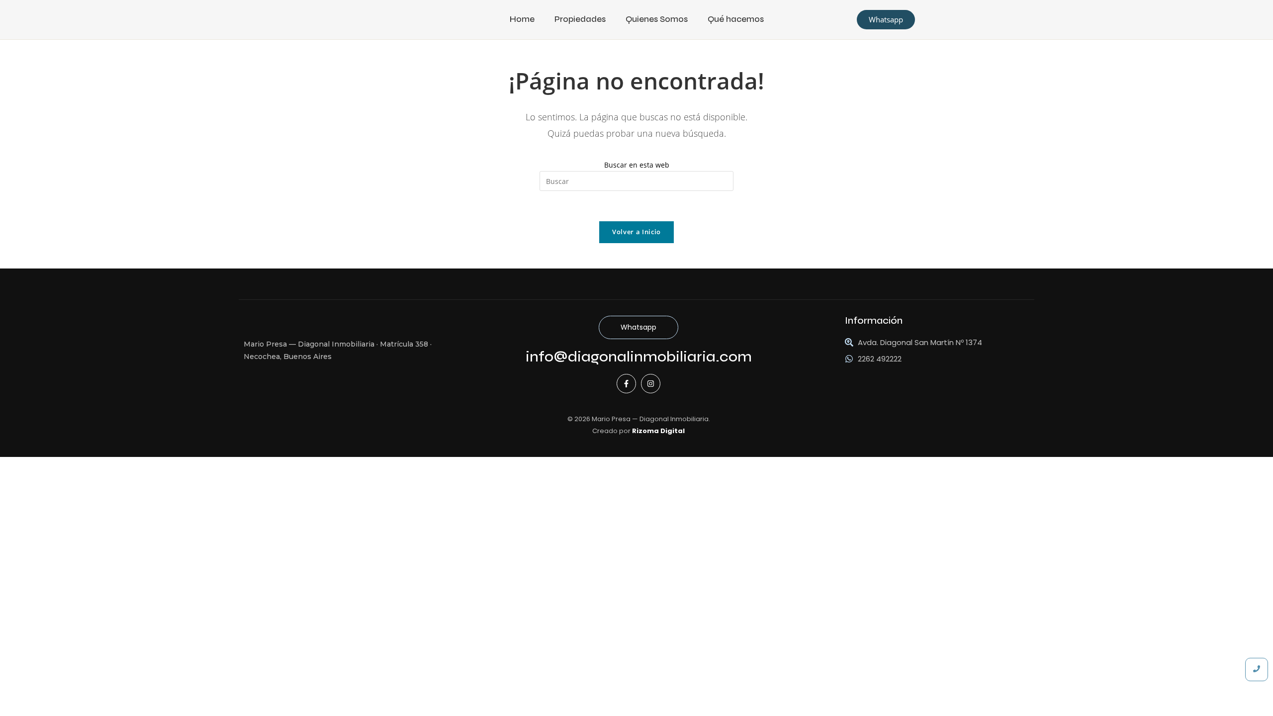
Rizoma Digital (658, 431)
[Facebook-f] (626, 383)
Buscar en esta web (636, 165)
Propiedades (580, 19)
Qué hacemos (736, 19)
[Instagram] (650, 383)
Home (522, 19)
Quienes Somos (657, 19)
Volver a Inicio (636, 231)
